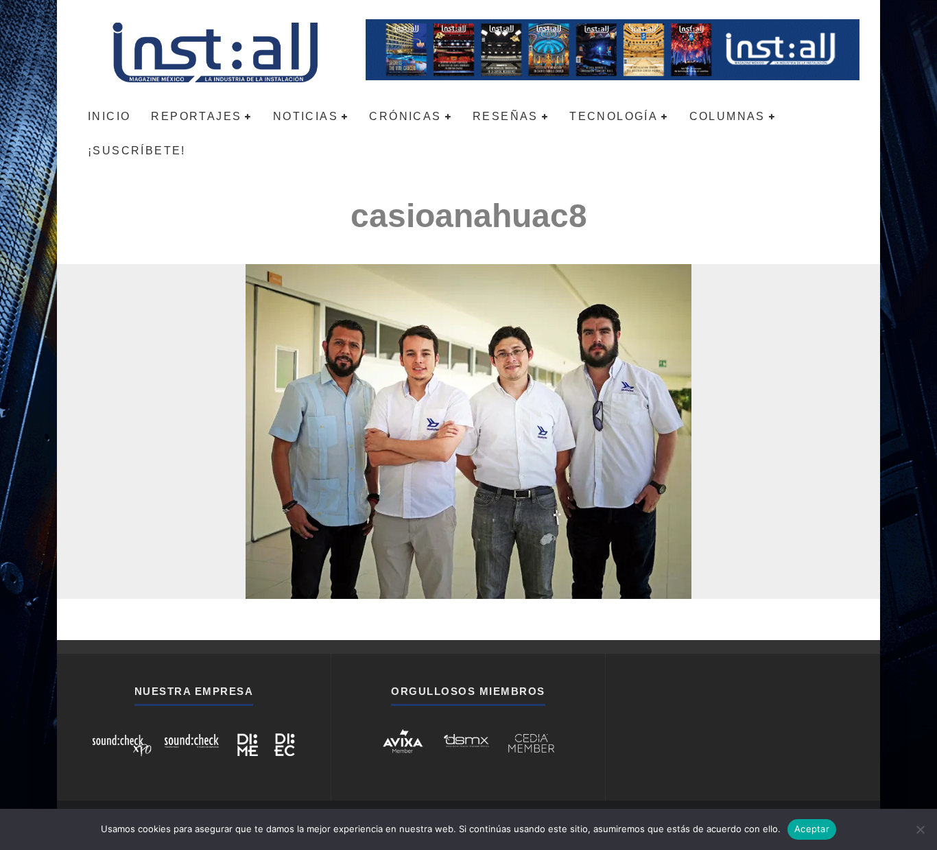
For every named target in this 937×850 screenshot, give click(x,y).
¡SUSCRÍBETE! (137, 150)
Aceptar (811, 828)
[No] (920, 829)
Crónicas (405, 116)
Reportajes (196, 116)
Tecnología (613, 116)
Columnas (727, 116)
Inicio (109, 116)
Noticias (305, 116)
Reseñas (505, 116)
